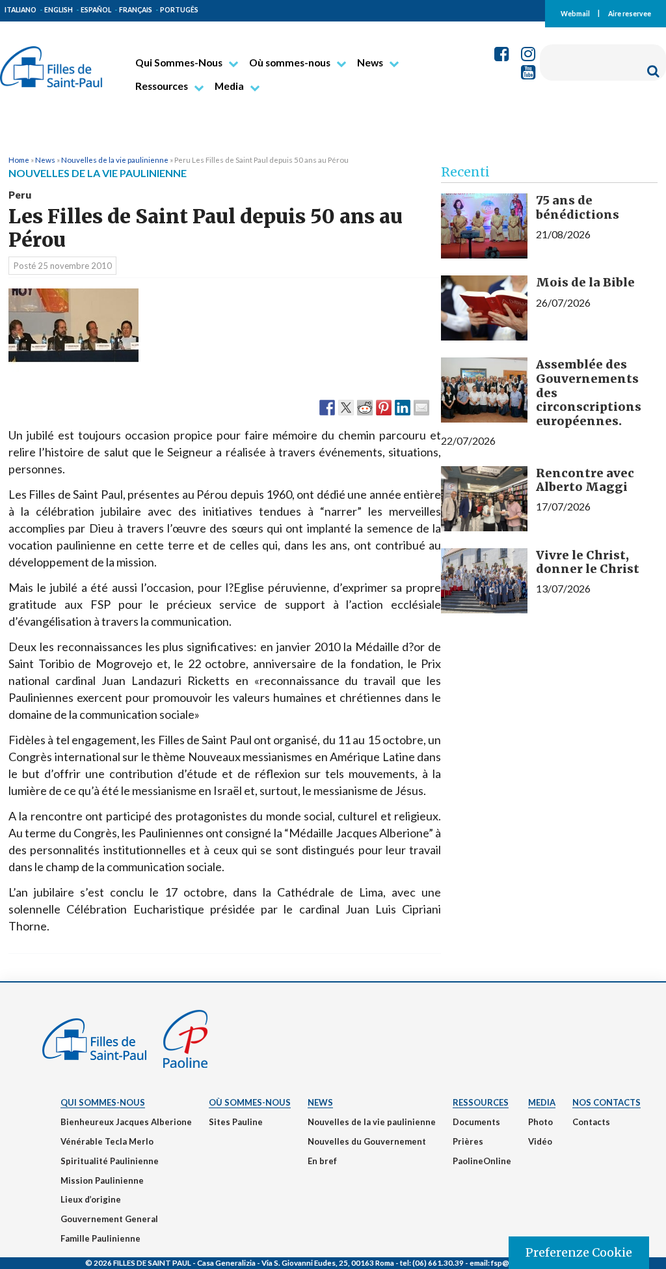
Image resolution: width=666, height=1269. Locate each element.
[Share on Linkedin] (402, 407)
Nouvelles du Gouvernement (367, 1141)
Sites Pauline (236, 1122)
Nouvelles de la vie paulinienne (114, 159)
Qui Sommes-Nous (178, 62)
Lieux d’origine (90, 1199)
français (135, 10)
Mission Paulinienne (102, 1180)
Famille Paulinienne (100, 1238)
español (96, 10)
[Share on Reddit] (365, 407)
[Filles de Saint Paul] (51, 61)
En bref (322, 1161)
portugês (179, 10)
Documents (476, 1122)
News (370, 62)
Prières (468, 1141)
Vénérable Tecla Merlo (106, 1141)
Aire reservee (629, 13)
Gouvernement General (109, 1219)
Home (18, 159)
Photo (540, 1122)
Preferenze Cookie (579, 1252)
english (58, 10)
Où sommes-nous (289, 62)
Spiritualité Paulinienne (109, 1161)
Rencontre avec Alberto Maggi (585, 480)
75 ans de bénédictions (577, 207)
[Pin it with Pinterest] (384, 407)
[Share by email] (421, 407)
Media (229, 86)
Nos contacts (606, 1102)
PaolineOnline (482, 1161)
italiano (20, 10)
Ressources (161, 86)
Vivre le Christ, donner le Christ (587, 562)
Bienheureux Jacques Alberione (126, 1122)
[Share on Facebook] (327, 407)
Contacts (591, 1122)
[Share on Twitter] (346, 407)
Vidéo (540, 1141)
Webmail (575, 13)
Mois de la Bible (585, 282)
